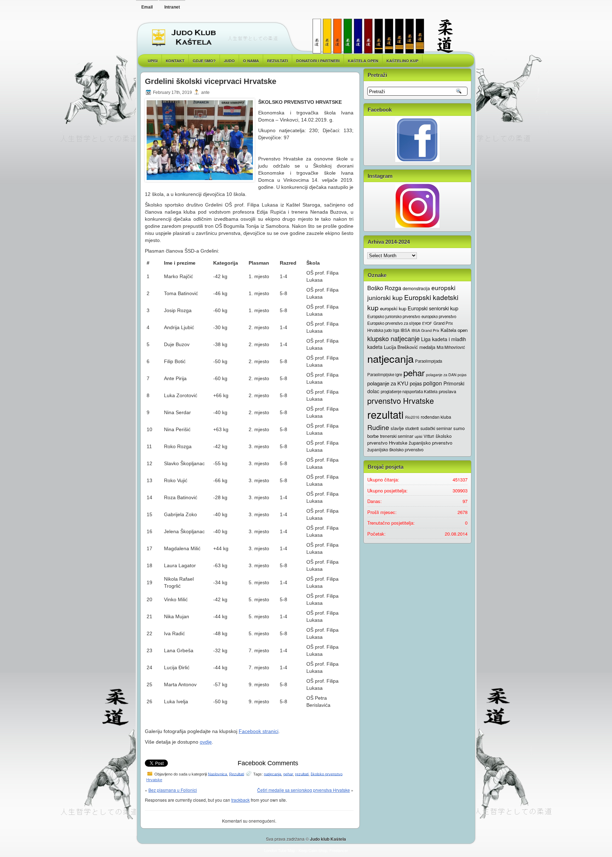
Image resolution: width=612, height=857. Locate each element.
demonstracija (416, 288)
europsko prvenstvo (438, 316)
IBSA (405, 330)
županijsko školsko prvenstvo (395, 449)
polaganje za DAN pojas (446, 374)
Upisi (153, 60)
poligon (432, 383)
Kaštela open (363, 60)
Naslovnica (217, 774)
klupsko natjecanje (393, 338)
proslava (447, 391)
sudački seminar (436, 428)
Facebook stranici (258, 731)
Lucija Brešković (401, 347)
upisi (418, 436)
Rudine (378, 427)
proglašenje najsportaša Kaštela (409, 391)
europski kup (393, 308)
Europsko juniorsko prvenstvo (393, 316)
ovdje (206, 742)
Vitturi (429, 436)
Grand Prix (443, 323)
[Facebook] (417, 140)
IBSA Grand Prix (425, 330)
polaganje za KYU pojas (394, 383)
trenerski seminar (396, 436)
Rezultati (236, 774)
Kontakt (175, 60)
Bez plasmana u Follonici (172, 790)
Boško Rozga (384, 288)
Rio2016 (412, 417)
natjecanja (272, 774)
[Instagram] (417, 206)
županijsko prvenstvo (430, 442)
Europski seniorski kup (433, 308)
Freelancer (338, 850)
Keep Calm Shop (313, 850)
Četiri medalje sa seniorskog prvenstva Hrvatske (303, 790)
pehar (288, 774)
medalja (427, 347)
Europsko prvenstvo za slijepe (394, 323)
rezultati (301, 774)
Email (147, 7)
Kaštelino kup (402, 60)
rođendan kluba (436, 417)
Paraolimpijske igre (384, 374)
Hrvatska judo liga (383, 330)
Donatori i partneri (318, 60)
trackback (240, 800)
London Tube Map (279, 850)
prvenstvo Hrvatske (400, 400)
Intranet (172, 7)
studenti (412, 428)
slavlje (397, 428)
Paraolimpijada (428, 361)
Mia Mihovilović (451, 347)
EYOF (427, 323)
